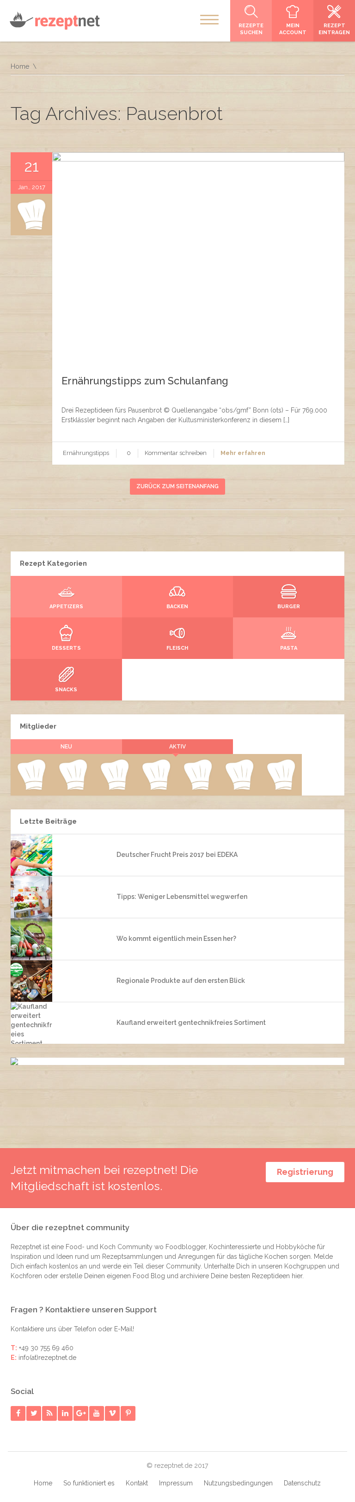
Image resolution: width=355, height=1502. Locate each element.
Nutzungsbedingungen (238, 1483)
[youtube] (97, 1413)
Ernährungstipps (86, 452)
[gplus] (81, 1413)
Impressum (176, 1483)
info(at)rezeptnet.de (47, 1357)
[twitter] (34, 1413)
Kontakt (137, 1483)
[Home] (54, 20)
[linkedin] (65, 1413)
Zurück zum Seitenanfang (177, 486)
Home (20, 66)
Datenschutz (302, 1483)
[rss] (50, 1413)
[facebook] (18, 1413)
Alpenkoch (156, 788)
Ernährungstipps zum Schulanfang (144, 381)
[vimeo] (112, 1413)
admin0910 (31, 788)
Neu (66, 746)
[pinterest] (128, 1413)
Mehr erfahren (242, 452)
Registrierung (305, 1172)
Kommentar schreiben (176, 452)
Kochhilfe (114, 788)
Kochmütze (73, 788)
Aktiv (177, 746)
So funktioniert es (89, 1483)
